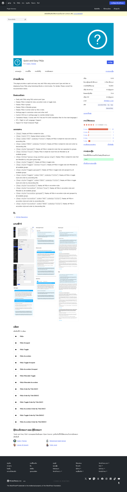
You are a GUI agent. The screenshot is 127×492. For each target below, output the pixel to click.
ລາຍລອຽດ (18, 71)
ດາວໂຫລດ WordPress (117, 3)
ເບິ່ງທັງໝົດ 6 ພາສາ (109, 101)
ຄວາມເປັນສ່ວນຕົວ (11, 471)
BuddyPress (103, 471)
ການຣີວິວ (28, 71)
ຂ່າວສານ (9, 466)
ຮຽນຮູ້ (54, 463)
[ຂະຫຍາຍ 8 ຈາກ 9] (76, 229)
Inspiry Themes (31, 64)
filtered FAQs (109, 108)
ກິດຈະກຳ (78, 466)
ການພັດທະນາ (49, 71)
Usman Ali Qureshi (22, 445)
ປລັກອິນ (32, 468)
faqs (112, 105)
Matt (101, 466)
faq (108, 105)
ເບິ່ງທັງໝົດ (111, 144)
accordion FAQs (102, 105)
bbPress (102, 468)
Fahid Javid (53, 445)
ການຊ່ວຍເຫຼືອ (110, 71)
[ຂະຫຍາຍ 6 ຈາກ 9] (54, 249)
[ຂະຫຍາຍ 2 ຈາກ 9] (32, 241)
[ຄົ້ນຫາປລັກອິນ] (25, 19)
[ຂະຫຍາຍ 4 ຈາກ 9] (32, 289)
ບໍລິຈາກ (78, 468)
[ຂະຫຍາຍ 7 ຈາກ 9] (54, 280)
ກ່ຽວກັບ (9, 463)
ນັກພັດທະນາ (56, 468)
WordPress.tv (57, 471)
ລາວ (24, 481)
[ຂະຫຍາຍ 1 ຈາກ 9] (32, 229)
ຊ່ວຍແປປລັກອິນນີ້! (78, 13)
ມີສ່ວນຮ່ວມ (79, 463)
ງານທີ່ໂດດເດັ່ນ (33, 463)
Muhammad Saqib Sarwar (58, 441)
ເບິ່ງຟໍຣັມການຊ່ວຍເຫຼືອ (90, 163)
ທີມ (31, 466)
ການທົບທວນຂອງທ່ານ (90, 144)
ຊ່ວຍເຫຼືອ (55, 466)
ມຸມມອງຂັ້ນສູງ (87, 113)
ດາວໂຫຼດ (110, 62)
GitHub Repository (22, 217)
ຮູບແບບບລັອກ (33, 471)
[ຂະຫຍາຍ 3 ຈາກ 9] (32, 266)
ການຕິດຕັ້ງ (38, 71)
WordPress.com (104, 463)
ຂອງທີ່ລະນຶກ (79, 471)
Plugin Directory (11, 8)
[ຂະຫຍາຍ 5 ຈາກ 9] (54, 229)
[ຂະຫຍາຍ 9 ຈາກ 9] (76, 273)
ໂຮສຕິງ (9, 468)
